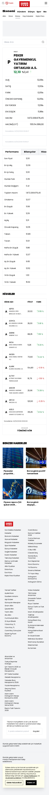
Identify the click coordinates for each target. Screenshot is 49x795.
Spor (39, 11)
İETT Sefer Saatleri (12, 674)
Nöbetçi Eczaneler (35, 543)
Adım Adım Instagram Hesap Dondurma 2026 (12, 696)
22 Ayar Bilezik (10, 621)
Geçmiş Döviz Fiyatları (10, 689)
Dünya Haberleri (11, 549)
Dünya (31, 11)
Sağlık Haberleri (11, 552)
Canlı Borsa (32, 530)
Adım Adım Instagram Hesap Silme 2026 (12, 703)
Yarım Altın (9, 612)
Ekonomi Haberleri (12, 536)
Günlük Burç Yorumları (33, 557)
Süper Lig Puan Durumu (10, 635)
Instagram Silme (34, 582)
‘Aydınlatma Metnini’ (13, 778)
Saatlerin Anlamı (11, 596)
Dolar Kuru (9, 569)
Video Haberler (33, 590)
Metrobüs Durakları (35, 639)
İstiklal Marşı (33, 546)
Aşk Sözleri (9, 599)
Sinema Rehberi (34, 570)
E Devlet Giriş (33, 553)
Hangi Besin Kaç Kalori (34, 621)
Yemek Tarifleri (10, 590)
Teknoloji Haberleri (12, 558)
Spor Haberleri (10, 545)
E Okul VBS (32, 550)
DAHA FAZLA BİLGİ (14, 783)
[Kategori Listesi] (46, 3)
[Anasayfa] (9, 524)
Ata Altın (8, 615)
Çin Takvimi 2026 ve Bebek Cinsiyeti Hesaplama (13, 669)
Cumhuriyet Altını (11, 618)
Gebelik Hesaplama (12, 677)
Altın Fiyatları (10, 566)
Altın (4, 16)
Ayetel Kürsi (9, 593)
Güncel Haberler (11, 539)
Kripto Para (40, 16)
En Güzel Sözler (34, 636)
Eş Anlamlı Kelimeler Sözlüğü (36, 626)
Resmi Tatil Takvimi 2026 (12, 709)
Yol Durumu (32, 567)
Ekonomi (9, 11)
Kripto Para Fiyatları (12, 575)
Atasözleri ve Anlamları (10, 657)
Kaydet (36, 731)
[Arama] (3, 3)
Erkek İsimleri (33, 645)
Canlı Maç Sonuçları (13, 630)
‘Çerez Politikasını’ (30, 776)
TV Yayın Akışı (33, 573)
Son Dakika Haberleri (13, 530)
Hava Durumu (33, 564)
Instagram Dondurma (32, 578)
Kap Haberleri (28, 16)
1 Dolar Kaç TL (10, 624)
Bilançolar (30, 151)
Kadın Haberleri (11, 555)
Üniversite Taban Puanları (34, 599)
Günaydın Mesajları (12, 602)
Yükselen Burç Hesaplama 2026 (12, 681)
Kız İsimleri (32, 648)
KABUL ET (31, 783)
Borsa (17, 16)
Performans (12, 151)
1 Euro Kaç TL (10, 627)
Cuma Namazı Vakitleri (34, 539)
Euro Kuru (8, 572)
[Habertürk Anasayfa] (24, 3)
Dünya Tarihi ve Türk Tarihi (36, 608)
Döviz (11, 16)
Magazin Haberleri (12, 542)
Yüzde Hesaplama (12, 685)
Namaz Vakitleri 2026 (34, 534)
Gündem (21, 11)
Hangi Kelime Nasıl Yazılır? (35, 631)
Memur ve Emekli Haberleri (11, 562)
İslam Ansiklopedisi (35, 612)
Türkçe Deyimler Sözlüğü (11, 663)
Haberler (8, 533)
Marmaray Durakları (36, 642)
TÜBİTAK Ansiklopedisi (33, 616)
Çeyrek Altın (9, 609)
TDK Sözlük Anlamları (32, 594)
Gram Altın (9, 606)
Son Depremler (33, 561)
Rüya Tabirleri (33, 603)
